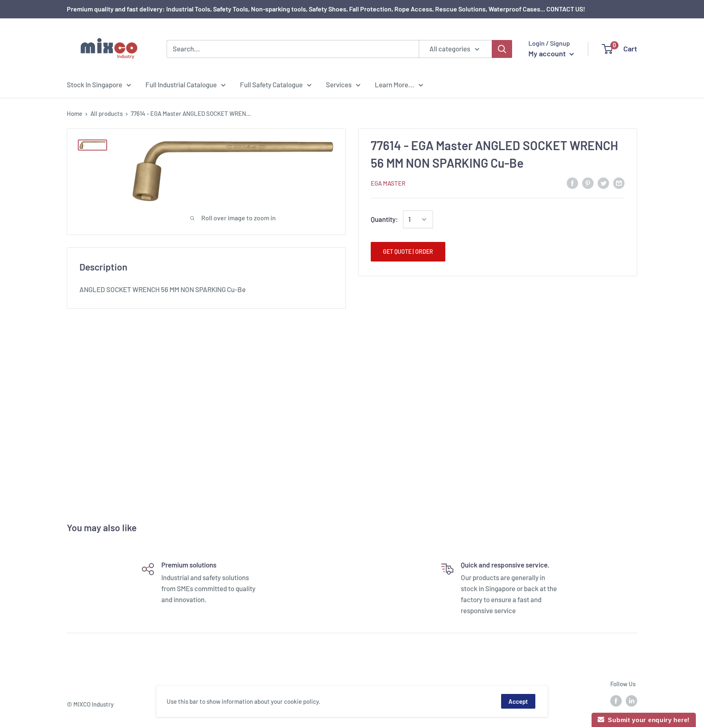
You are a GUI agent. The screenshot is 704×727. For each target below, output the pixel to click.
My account (548, 53)
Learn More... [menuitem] (394, 84)
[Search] (502, 49)
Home (74, 113)
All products (106, 113)
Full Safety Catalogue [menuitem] (271, 84)
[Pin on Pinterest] (588, 182)
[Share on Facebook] (572, 182)
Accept (518, 701)
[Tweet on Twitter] (603, 182)
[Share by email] (619, 182)
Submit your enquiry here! (647, 719)
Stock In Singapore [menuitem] (94, 84)
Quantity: (384, 219)
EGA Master (388, 183)
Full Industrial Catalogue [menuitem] (181, 84)
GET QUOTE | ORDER (408, 251)
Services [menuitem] (339, 84)
